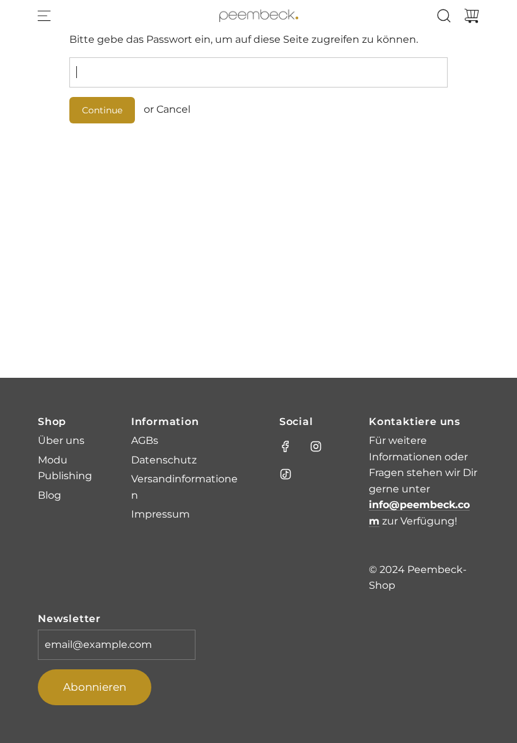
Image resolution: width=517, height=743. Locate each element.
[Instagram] (316, 446)
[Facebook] (285, 446)
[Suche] (444, 16)
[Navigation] (44, 15)
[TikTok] (285, 474)
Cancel (173, 109)
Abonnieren (94, 687)
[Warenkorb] (471, 16)
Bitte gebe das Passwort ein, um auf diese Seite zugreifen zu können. (243, 39)
